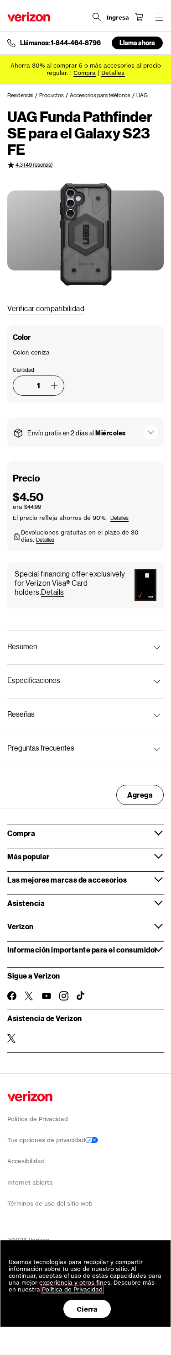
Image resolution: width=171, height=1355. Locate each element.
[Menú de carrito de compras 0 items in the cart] (139, 17)
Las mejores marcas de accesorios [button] (67, 879)
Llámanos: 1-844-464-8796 (60, 43)
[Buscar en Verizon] (97, 17)
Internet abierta (30, 1182)
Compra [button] (21, 833)
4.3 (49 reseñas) (34, 164)
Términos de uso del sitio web (50, 1203)
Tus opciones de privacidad (46, 1140)
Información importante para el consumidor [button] (82, 949)
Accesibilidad (26, 1161)
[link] (23, 95)
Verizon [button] (20, 926)
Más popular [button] (28, 856)
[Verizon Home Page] (28, 16)
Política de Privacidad (37, 1119)
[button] (54, 385)
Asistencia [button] (26, 903)
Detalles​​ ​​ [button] (113, 72)
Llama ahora (137, 43)
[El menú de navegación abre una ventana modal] (159, 17)
